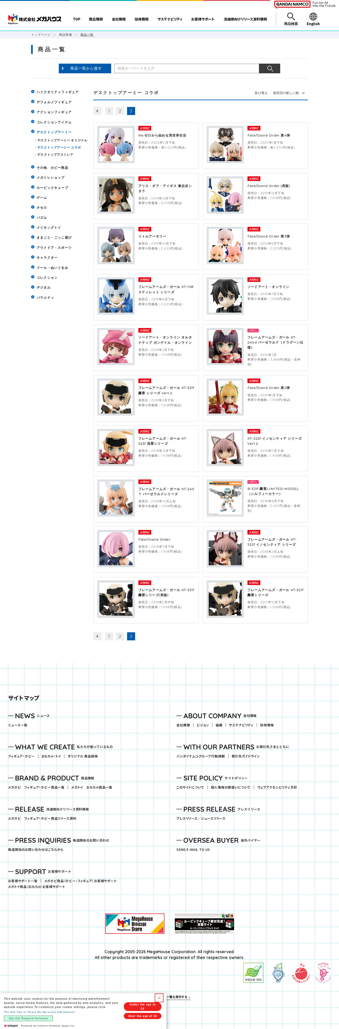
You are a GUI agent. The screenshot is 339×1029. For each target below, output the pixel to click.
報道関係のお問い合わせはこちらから (35, 850)
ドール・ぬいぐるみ (52, 268)
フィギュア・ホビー (23, 756)
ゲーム (42, 197)
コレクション (47, 277)
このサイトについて (190, 787)
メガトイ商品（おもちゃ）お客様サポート (38, 887)
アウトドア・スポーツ (54, 247)
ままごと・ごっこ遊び (54, 237)
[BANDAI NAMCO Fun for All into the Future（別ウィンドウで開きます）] (304, 5)
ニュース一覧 (17, 725)
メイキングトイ (49, 227)
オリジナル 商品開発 (83, 756)
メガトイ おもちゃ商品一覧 (93, 787)
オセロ (42, 207)
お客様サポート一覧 (23, 881)
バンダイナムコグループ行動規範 (200, 756)
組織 (219, 725)
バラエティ (45, 298)
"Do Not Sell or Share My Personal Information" (39, 1012)
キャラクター (47, 257)
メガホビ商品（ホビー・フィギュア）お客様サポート (82, 881)
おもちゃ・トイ (53, 756)
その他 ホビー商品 (52, 168)
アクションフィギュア (54, 112)
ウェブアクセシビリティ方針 (277, 787)
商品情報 (65, 34)
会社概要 (183, 725)
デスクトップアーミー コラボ (59, 147)
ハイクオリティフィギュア (58, 92)
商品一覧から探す (86, 68)
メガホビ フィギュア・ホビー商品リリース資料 (44, 818)
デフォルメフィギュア (54, 102)
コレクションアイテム (54, 122)
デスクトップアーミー (54, 132)
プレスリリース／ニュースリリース (200, 818)
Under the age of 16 (143, 1006)
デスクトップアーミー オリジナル (62, 140)
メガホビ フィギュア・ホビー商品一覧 (38, 787)
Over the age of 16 (142, 1016)
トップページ (41, 34)
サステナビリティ (241, 725)
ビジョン (203, 725)
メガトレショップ (51, 177)
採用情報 (267, 725)
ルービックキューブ (52, 188)
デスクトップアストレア (55, 154)
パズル (42, 218)
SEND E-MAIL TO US (193, 850)
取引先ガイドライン (246, 756)
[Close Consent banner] (159, 997)
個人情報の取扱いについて (231, 787)
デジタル (44, 287)
